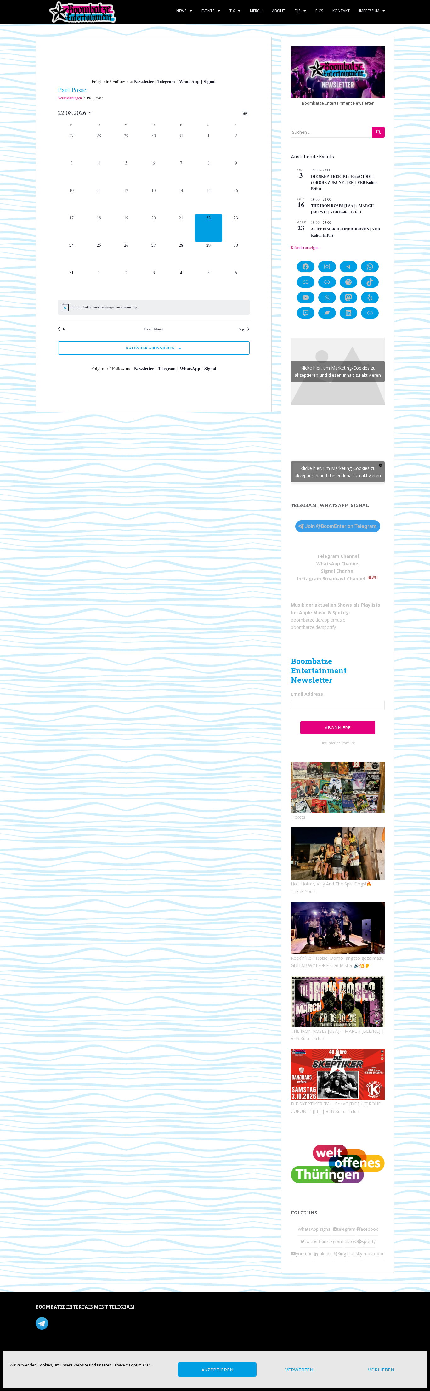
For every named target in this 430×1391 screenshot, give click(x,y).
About (278, 11)
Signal (210, 81)
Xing (341, 1254)
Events (207, 11)
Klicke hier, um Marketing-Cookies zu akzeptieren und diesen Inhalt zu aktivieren (338, 371)
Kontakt (341, 11)
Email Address (307, 694)
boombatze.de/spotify (313, 627)
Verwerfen (299, 1369)
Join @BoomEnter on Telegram (340, 526)
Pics (319, 11)
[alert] (154, 307)
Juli (65, 328)
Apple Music (312, 612)
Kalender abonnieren (150, 348)
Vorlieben (381, 1369)
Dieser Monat (153, 328)
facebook (368, 1229)
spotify (369, 1241)
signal (325, 1229)
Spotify (340, 612)
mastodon (374, 1254)
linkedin (325, 1254)
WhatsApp (189, 81)
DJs (297, 11)
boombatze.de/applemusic (318, 620)
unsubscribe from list (338, 743)
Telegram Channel (338, 556)
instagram (333, 1241)
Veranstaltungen (70, 97)
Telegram (166, 81)
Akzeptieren (217, 1369)
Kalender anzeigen (304, 247)
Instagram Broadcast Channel (331, 578)
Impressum (369, 11)
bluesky (354, 1254)
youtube (304, 1254)
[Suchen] (378, 132)
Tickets (298, 817)
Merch (256, 11)
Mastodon (168, 1308)
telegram (346, 1229)
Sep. (242, 328)
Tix (232, 11)
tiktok (350, 1241)
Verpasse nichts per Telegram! (79, 1323)
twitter (311, 1241)
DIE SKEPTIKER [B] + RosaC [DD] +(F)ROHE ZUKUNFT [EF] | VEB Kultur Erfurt (344, 182)
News (181, 11)
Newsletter (144, 81)
